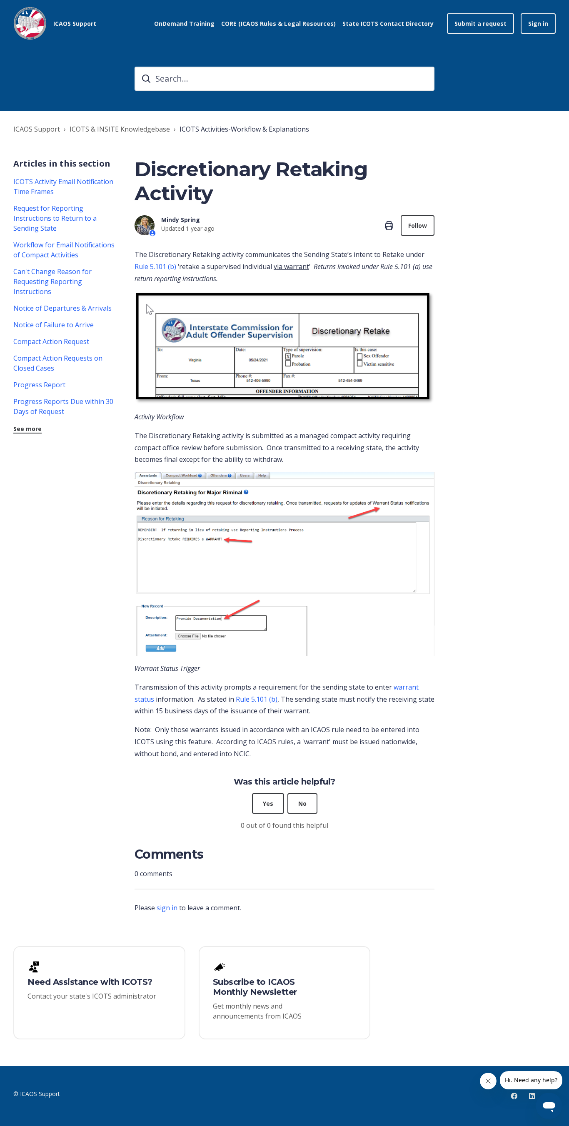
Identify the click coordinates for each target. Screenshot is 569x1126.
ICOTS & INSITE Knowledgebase (120, 129)
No (302, 803)
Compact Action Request (51, 341)
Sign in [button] (538, 23)
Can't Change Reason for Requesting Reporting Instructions (52, 281)
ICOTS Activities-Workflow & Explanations (244, 129)
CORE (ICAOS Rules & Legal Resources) (278, 23)
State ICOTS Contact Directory (388, 23)
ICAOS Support (36, 129)
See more (27, 429)
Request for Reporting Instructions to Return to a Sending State (55, 218)
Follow (417, 225)
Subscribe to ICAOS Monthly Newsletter (255, 987)
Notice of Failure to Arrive (53, 324)
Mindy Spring (180, 220)
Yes (268, 803)
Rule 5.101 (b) (155, 266)
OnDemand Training (184, 23)
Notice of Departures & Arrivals (62, 308)
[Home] (30, 23)
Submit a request (480, 23)
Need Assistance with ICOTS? (89, 982)
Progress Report (39, 384)
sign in (167, 907)
